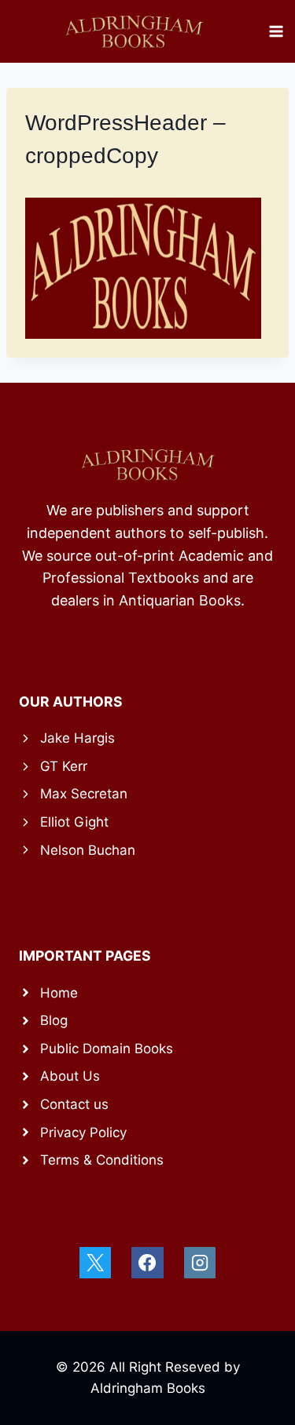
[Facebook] (147, 1262)
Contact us (74, 1104)
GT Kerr (63, 766)
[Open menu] (276, 31)
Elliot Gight (74, 822)
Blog (54, 1020)
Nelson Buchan (87, 850)
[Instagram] (200, 1262)
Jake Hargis (77, 738)
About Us (70, 1076)
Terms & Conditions (102, 1160)
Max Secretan (83, 794)
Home (59, 993)
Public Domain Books (106, 1048)
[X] (95, 1262)
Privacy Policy (83, 1132)
